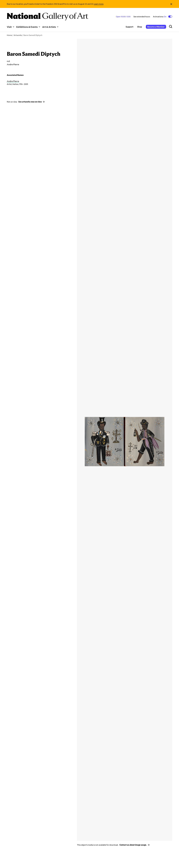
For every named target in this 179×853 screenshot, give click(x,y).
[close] (171, 4)
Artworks (18, 35)
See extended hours (141, 16)
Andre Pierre (13, 81)
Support (129, 26)
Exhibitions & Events (27, 26)
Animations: (160, 16)
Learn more (98, 4)
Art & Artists (49, 26)
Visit (9, 26)
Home (9, 35)
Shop (139, 26)
